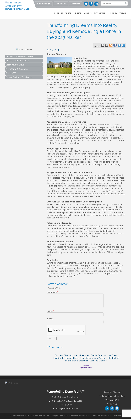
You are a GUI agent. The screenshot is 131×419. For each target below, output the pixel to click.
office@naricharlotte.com (66, 409)
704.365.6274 (66, 405)
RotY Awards (99, 13)
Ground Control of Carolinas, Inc (19, 75)
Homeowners (65, 13)
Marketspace (86, 358)
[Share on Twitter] (119, 45)
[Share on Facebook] (115, 45)
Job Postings (100, 358)
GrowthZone (86, 416)
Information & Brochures (76, 361)
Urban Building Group (15, 63)
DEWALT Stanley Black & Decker (19, 54)
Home (56, 13)
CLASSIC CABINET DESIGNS (17, 59)
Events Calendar (98, 355)
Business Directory (64, 355)
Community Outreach (116, 13)
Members (77, 13)
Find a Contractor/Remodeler (112, 396)
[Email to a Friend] (106, 45)
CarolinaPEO (11, 71)
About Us (88, 13)
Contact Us (113, 358)
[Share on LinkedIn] (123, 45)
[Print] (102, 45)
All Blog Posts (53, 50)
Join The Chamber (98, 361)
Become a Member (112, 392)
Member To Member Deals (66, 358)
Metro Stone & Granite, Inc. (17, 67)
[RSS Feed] (110, 45)
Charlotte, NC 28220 (66, 401)
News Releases (81, 355)
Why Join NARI (112, 400)
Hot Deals (112, 355)
